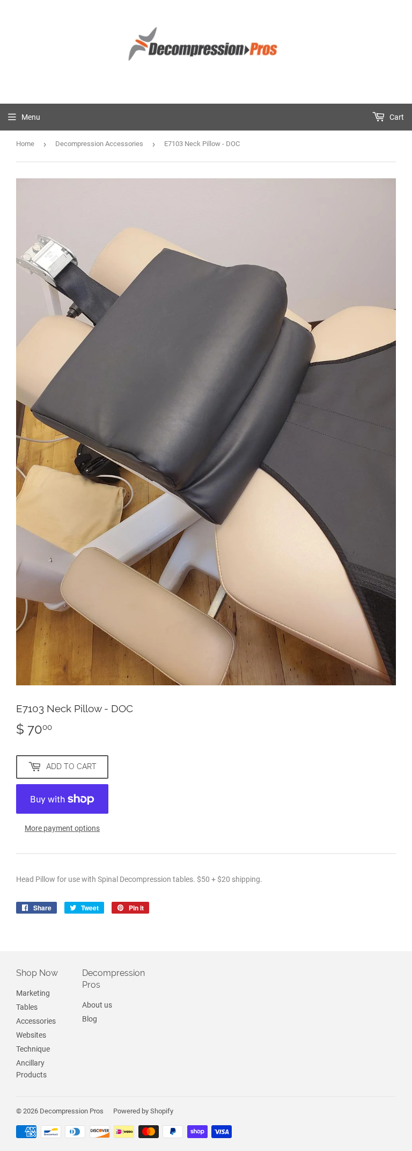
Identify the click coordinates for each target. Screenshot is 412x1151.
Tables (27, 1007)
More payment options (62, 828)
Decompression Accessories (99, 144)
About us (97, 1005)
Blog (89, 1019)
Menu (30, 117)
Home (25, 144)
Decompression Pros (72, 1111)
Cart (396, 117)
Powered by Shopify (143, 1111)
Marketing (33, 993)
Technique (33, 1049)
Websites (31, 1035)
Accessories (36, 1021)
